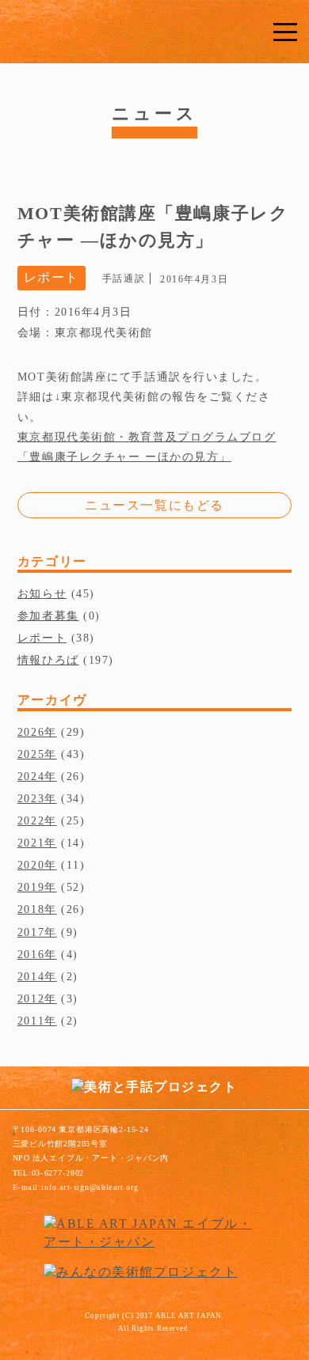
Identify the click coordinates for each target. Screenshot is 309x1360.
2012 (30, 998)
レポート (42, 637)
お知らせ (42, 593)
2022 (30, 820)
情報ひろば (48, 659)
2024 (30, 776)
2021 (30, 842)
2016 (30, 954)
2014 (30, 976)
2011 (30, 1020)
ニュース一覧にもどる (154, 505)
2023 (30, 798)
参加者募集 (48, 615)
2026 (30, 731)
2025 (30, 754)
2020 (30, 864)
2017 (30, 932)
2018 (30, 909)
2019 (30, 887)
